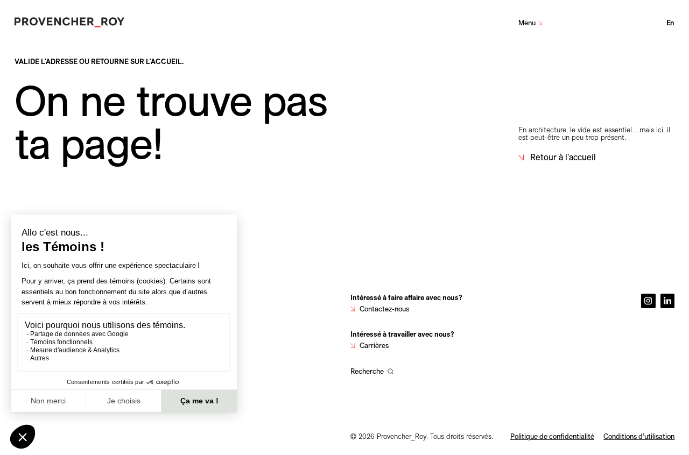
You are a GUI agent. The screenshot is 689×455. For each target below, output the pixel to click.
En (670, 22)
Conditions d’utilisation (638, 436)
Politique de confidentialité (552, 436)
